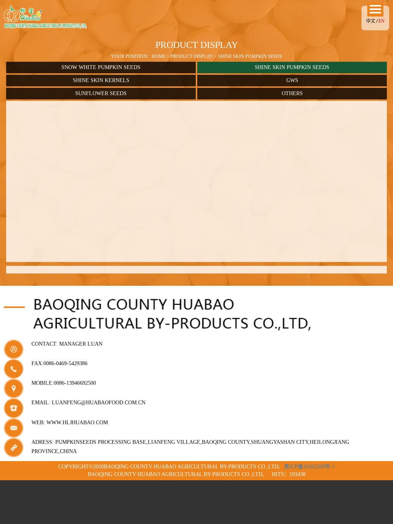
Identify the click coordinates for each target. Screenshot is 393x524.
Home (158, 56)
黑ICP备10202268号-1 (309, 467)
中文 (370, 21)
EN (381, 21)
